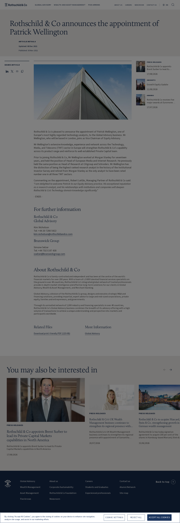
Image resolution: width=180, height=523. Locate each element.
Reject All (136, 517)
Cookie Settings (114, 517)
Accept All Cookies (159, 517)
